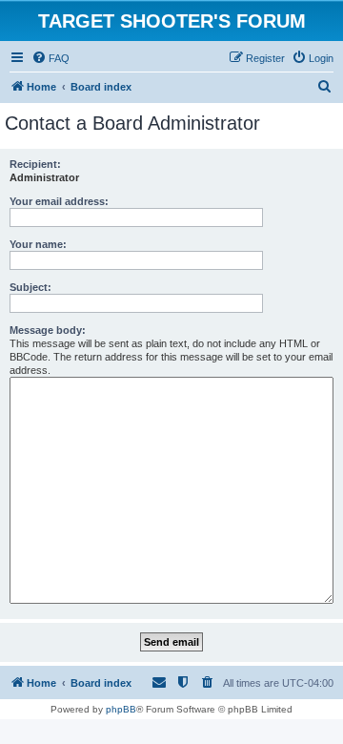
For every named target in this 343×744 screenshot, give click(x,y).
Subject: (30, 287)
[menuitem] (50, 58)
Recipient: (35, 164)
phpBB (121, 709)
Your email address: (59, 201)
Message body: (48, 330)
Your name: (38, 244)
